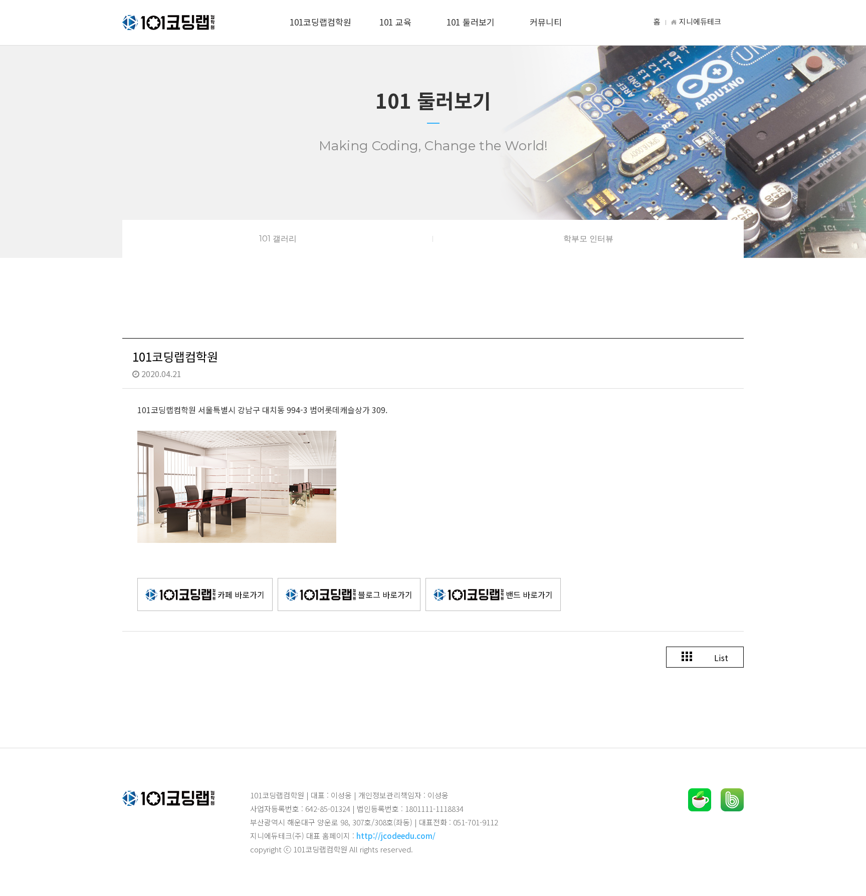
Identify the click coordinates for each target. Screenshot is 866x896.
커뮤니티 (546, 22)
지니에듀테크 (700, 21)
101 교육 (395, 22)
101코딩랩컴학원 (320, 22)
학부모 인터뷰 (588, 238)
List (720, 658)
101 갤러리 (278, 238)
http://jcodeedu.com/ (396, 835)
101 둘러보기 (471, 22)
